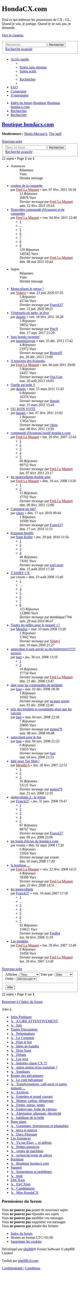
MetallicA (23, 765)
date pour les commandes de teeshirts (36, 685)
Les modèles (19, 941)
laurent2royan (25, 341)
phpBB (28, 1249)
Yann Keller (24, 537)
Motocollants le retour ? (27, 289)
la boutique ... (20, 865)
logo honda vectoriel (25, 337)
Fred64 (55, 933)
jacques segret (59, 701)
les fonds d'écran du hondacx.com (34, 841)
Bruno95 (56, 353)
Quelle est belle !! (23, 385)
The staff (55, 134)
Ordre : (10, 979)
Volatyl (21, 293)
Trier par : (47, 974)
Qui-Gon (56, 377)
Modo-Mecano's (35, 134)
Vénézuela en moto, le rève (30, 313)
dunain (21, 317)
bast (19, 657)
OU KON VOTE (23, 409)
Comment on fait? (23, 509)
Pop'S (54, 329)
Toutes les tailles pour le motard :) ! (35, 625)
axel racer (56, 565)
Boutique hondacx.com (28, 124)
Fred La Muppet (27, 189)
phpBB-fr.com (28, 1261)
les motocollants (22, 889)
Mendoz (22, 629)
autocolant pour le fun (26, 737)
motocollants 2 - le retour (28, 797)
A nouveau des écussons (28, 361)
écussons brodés (22, 533)
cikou (54, 425)
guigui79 (56, 729)
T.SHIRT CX (20, 573)
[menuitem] (33, 67)
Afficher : (12, 974)
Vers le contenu (12, 35)
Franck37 (56, 305)
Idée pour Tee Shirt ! (25, 761)
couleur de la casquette (26, 185)
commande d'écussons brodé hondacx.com (40, 433)
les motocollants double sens (30, 477)
